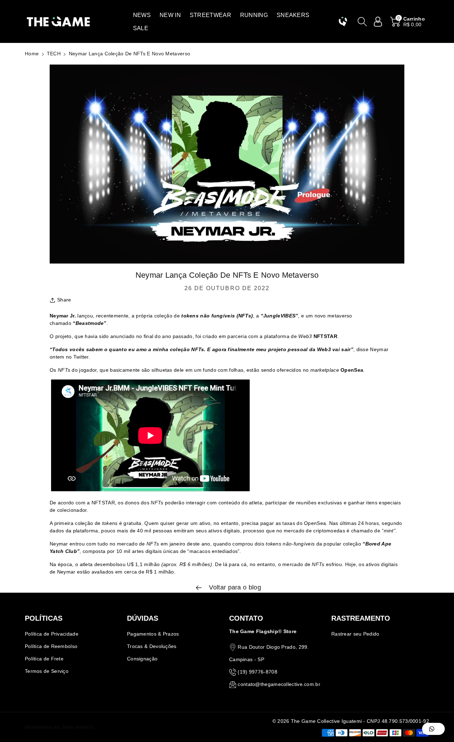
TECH (54, 53)
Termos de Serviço (46, 671)
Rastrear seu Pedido (355, 634)
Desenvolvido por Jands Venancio (59, 727)
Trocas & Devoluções (152, 646)
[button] (142, 15)
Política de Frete (44, 658)
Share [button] (64, 300)
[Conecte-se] (378, 21)
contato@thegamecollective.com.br (279, 684)
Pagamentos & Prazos (153, 634)
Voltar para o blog (234, 587)
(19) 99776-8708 (257, 672)
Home (32, 53)
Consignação (142, 658)
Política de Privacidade (51, 634)
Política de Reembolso (51, 646)
